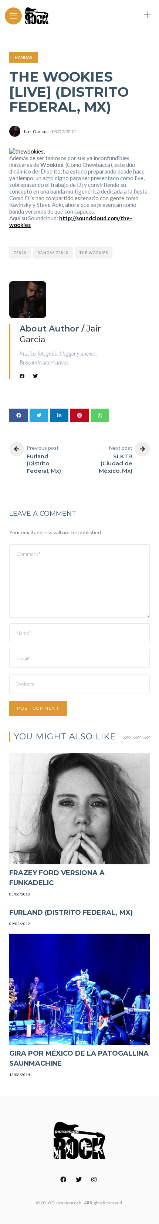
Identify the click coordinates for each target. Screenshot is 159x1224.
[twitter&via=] (39, 415)
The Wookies (94, 252)
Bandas (23, 57)
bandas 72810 (53, 252)
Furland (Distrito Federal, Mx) (71, 912)
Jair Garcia (35, 131)
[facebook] (18, 415)
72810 (20, 252)
